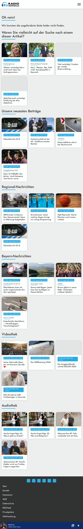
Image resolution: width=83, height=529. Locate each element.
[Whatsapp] (28, 480)
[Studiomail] (49, 480)
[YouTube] (44, 480)
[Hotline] (54, 480)
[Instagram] (39, 480)
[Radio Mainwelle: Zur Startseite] (39, 4)
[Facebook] (33, 480)
